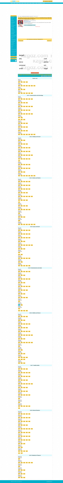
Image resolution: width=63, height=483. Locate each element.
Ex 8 (29, 462)
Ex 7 (34, 85)
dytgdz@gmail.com (49, 481)
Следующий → (49, 40)
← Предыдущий (20, 40)
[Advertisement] (22, 9)
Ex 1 (19, 85)
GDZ (14, 1)
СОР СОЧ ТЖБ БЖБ (13, 15)
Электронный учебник (27, 21)
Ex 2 (21, 85)
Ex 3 (24, 85)
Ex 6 (31, 85)
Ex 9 (31, 462)
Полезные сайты (13, 58)
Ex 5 (29, 85)
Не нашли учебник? (47, 1)
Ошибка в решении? (35, 72)
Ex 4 (26, 85)
